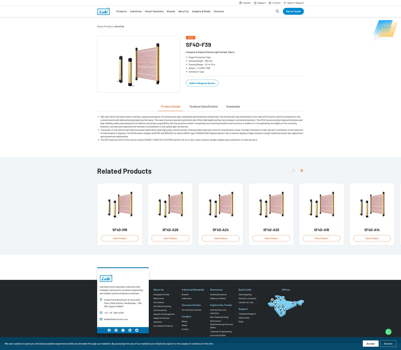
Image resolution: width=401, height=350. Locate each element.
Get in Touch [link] (293, 11)
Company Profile (161, 294)
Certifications (160, 310)
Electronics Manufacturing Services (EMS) (221, 324)
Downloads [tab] (233, 106)
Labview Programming (221, 331)
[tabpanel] (200, 126)
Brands (171, 11)
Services (219, 11)
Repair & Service (162, 318)
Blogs (184, 321)
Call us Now (244, 317)
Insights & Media (201, 11)
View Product (120, 238)
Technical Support (247, 313)
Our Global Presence (163, 325)
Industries (136, 11)
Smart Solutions (154, 11)
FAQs (241, 321)
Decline (388, 343)
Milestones (159, 298)
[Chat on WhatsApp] (388, 332)
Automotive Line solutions (218, 311)
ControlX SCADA (218, 335)
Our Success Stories (191, 309)
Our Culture (159, 302)
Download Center (218, 294)
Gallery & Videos (218, 298)
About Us (183, 11)
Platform (158, 322)
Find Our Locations (247, 298)
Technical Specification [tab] (203, 106)
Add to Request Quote (202, 83)
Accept (371, 343)
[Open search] (277, 11)
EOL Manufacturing (219, 317)
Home (100, 26)
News (184, 325)
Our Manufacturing (162, 306)
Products (121, 11)
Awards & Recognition (164, 314)
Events (185, 329)
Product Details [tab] (170, 106)
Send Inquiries (245, 294)
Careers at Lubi (246, 302)
